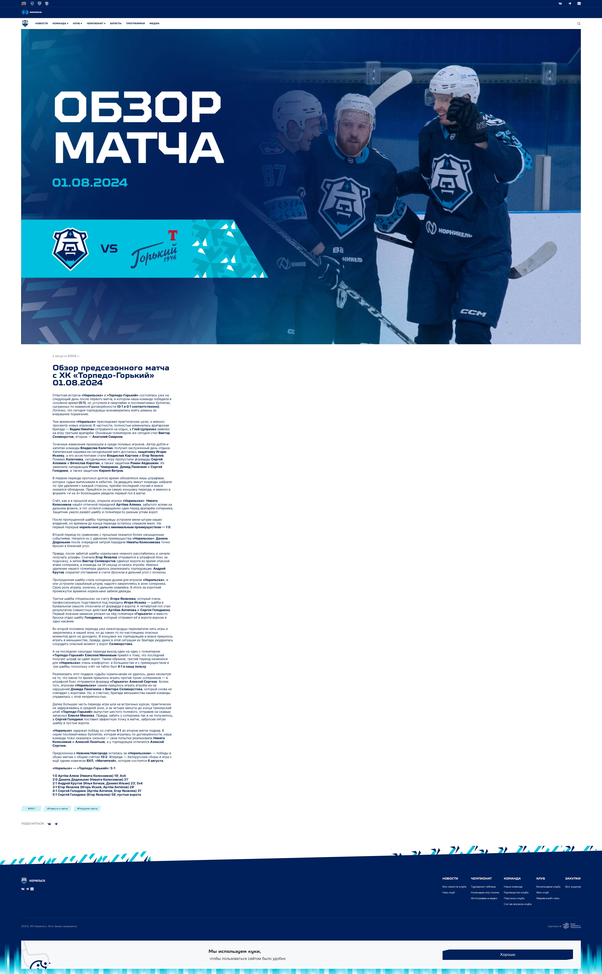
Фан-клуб (542, 892)
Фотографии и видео (484, 898)
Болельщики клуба (548, 887)
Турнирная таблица (483, 887)
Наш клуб (448, 892)
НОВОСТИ (41, 23)
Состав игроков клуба (518, 904)
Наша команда (513, 887)
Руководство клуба (516, 892)
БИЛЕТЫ (115, 23)
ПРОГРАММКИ (135, 23)
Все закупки (573, 887)
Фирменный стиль (547, 898)
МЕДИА (154, 23)
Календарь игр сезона (485, 892)
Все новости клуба (454, 887)
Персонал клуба (514, 898)
